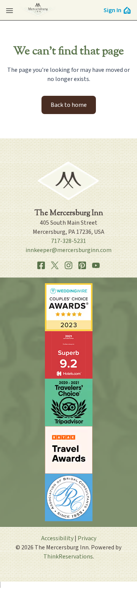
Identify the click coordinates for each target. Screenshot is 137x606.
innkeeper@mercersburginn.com (68, 250)
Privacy (87, 538)
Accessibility (57, 538)
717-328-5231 (68, 241)
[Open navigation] (9, 10)
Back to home (69, 105)
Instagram (68, 265)
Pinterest (82, 265)
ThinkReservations (68, 556)
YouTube (96, 265)
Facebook (41, 265)
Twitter (55, 265)
